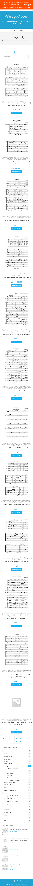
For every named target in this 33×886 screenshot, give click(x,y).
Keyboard (6, 807)
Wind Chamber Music (10, 785)
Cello (3, 718)
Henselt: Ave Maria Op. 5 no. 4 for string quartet (16, 277)
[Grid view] (14, 52)
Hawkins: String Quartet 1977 (16, 105)
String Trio (9, 775)
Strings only (28, 103)
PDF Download (7, 812)
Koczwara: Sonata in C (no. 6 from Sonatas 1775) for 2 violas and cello (16, 723)
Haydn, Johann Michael (7, 158)
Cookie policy (18, 881)
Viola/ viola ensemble (12, 778)
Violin (14, 159)
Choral (5, 787)
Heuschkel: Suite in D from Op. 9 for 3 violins (16, 334)
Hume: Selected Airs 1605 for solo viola (16, 448)
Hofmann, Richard (23, 387)
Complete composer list (16, 102)
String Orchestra (23, 158)
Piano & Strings (8, 763)
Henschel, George (13, 217)
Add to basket (16, 228)
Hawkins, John (11, 103)
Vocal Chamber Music (10, 782)
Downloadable (7, 793)
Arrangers (4, 670)
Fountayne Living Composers (11, 801)
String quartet (18, 103)
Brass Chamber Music (10, 759)
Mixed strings (10, 720)
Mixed (6, 761)
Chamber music (6, 102)
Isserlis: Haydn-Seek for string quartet (16, 561)
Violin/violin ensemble (21, 159)
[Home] (2, 40)
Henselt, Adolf (13, 274)
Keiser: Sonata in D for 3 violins (16, 618)
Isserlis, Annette (20, 274)
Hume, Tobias (5, 444)
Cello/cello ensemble (12, 768)
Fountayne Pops (5, 274)
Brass (5, 754)
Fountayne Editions (16, 17)
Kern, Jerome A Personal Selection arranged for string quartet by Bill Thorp (16, 676)
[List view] (18, 52)
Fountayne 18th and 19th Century (22, 157)
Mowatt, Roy (17, 331)
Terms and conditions (8, 881)
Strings (23, 103)
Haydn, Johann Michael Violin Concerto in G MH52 (16, 163)
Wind (5, 820)
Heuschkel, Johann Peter (8, 331)
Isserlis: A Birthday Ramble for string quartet (16, 504)
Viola (26, 444)
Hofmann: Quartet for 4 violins (16, 391)
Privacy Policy (26, 881)
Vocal (5, 818)
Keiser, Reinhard (23, 615)
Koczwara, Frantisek (26, 719)
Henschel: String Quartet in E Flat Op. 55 (16, 220)
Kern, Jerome (8, 671)
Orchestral (16, 158)
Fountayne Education (26, 273)
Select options (16, 113)
